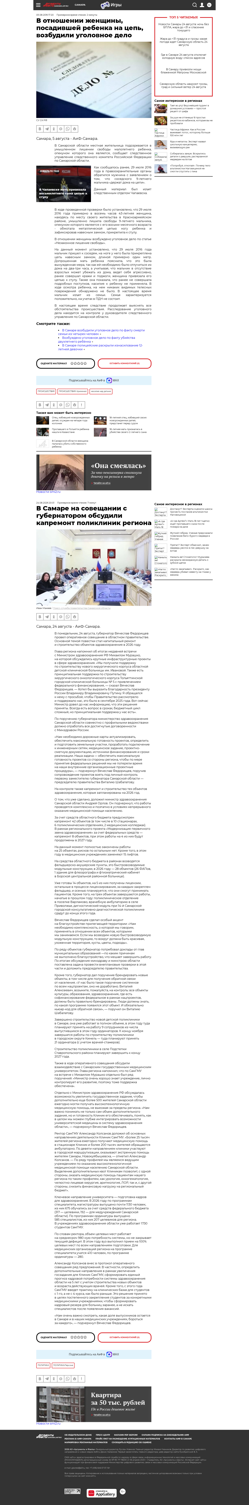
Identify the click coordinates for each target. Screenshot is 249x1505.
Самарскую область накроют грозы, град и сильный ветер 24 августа (184, 85)
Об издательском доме (78, 1435)
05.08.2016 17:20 (45, 14)
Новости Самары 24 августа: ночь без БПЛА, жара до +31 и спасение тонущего (183, 27)
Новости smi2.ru (48, 492)
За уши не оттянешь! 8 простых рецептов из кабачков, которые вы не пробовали (191, 120)
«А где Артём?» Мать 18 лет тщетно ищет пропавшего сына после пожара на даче (190, 524)
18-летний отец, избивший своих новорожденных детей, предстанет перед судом (128, 420)
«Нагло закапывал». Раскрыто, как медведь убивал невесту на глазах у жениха (190, 572)
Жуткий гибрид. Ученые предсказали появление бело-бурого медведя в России (191, 536)
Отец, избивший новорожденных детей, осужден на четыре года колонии (71, 420)
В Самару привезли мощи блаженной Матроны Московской (183, 71)
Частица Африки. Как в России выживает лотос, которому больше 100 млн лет (190, 132)
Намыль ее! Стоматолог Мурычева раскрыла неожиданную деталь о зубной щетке (189, 560)
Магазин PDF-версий (125, 1435)
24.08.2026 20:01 (45, 502)
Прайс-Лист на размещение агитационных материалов (128, 1439)
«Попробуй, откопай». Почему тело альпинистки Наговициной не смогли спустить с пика (190, 168)
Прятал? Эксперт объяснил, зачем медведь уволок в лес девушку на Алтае (189, 548)
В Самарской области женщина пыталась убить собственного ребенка (70, 443)
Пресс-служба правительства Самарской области (81, 608)
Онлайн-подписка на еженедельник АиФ (165, 1435)
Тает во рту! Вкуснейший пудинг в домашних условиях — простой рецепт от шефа (189, 108)
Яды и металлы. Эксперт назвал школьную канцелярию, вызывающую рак (188, 144)
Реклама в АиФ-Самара (78, 1439)
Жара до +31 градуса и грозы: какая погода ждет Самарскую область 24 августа (183, 42)
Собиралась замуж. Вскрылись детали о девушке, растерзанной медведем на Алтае (189, 156)
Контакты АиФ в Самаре (178, 1439)
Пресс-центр (103, 1435)
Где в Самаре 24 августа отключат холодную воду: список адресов (183, 56)
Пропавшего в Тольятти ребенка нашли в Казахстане (70, 430)
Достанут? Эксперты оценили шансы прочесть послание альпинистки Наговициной (191, 512)
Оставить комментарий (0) (125, 363)
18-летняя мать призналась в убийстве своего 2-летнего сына (128, 430)
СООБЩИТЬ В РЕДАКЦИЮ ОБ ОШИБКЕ (131, 1442)
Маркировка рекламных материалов (86, 1442)
